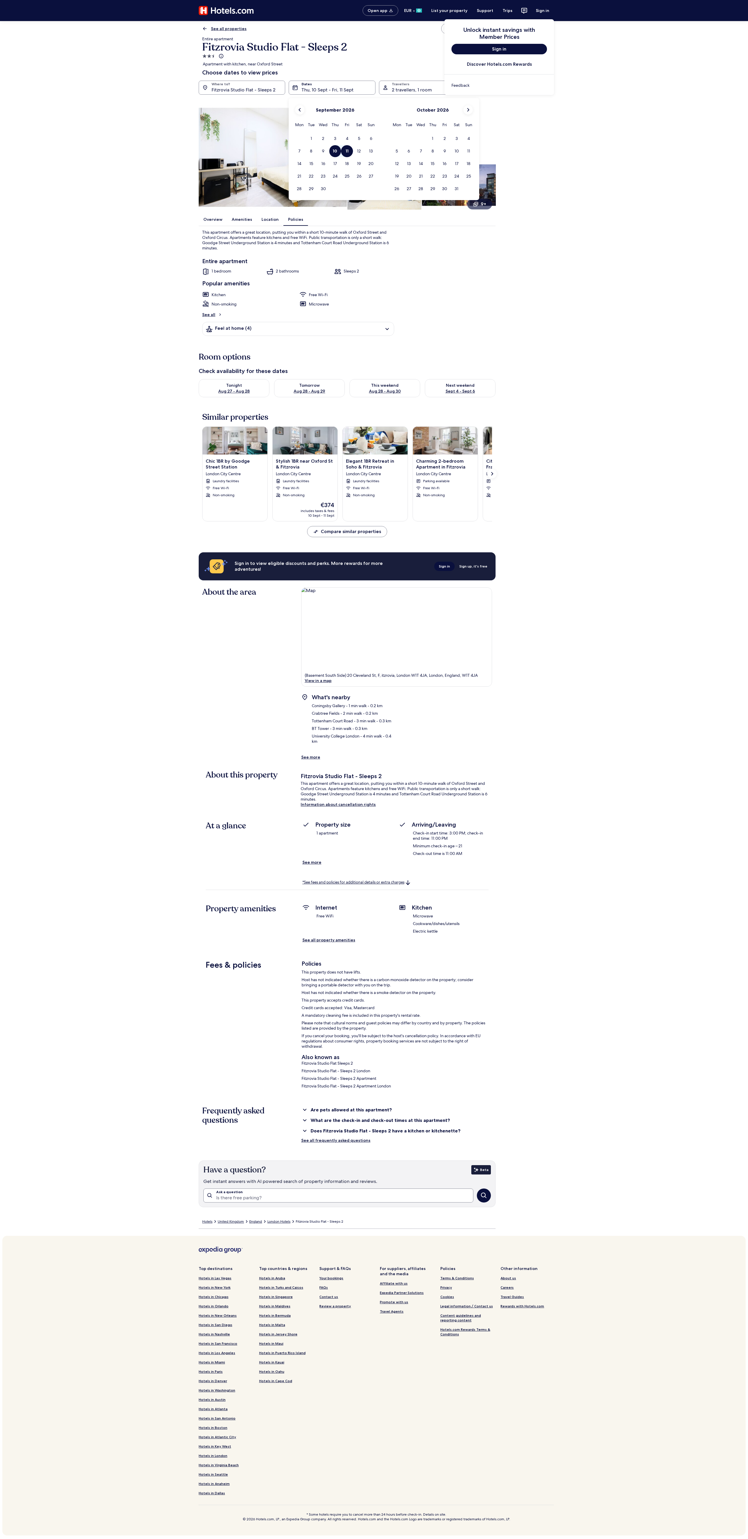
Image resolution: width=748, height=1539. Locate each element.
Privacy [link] (446, 1287)
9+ (483, 204)
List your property (449, 10)
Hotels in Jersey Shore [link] (278, 1334)
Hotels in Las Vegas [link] (215, 1278)
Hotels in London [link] (213, 1455)
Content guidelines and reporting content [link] (460, 1317)
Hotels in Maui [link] (271, 1343)
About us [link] (508, 1278)
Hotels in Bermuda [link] (275, 1315)
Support (485, 10)
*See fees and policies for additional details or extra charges (353, 882)
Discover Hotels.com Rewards (499, 64)
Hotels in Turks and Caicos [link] (281, 1287)
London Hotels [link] (278, 1221)
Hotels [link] (207, 1221)
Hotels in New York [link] (215, 1287)
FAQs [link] (323, 1287)
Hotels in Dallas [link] (212, 1493)
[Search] (484, 1195)
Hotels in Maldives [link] (274, 1306)
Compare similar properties (351, 531)
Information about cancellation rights (338, 804)
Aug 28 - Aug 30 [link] (385, 391)
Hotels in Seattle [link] (213, 1474)
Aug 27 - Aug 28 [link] (234, 391)
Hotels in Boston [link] (213, 1427)
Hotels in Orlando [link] (213, 1306)
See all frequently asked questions (335, 1140)
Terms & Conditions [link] (457, 1278)
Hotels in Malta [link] (272, 1325)
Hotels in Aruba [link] (272, 1278)
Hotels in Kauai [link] (271, 1362)
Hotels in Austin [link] (212, 1399)
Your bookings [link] (331, 1278)
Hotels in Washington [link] (217, 1390)
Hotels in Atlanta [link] (213, 1409)
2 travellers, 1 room (412, 90)
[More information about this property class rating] (220, 56)
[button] (311, 139)
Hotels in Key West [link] (215, 1446)
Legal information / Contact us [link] (466, 1306)
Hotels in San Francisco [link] (218, 1343)
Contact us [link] (328, 1297)
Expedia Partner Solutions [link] (402, 1292)
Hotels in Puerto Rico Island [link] (282, 1353)
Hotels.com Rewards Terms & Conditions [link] (465, 1331)
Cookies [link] (447, 1297)
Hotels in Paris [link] (211, 1371)
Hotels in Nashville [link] (214, 1334)
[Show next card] (492, 473)
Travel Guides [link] (512, 1297)
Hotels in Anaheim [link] (214, 1483)
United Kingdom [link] (231, 1221)
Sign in (542, 10)
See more (310, 757)
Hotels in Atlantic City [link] (217, 1437)
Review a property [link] (335, 1306)
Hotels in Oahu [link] (271, 1371)
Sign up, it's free (473, 566)
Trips (507, 10)
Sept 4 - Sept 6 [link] (460, 391)
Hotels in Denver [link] (213, 1381)
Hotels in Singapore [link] (276, 1297)
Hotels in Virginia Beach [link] (219, 1465)
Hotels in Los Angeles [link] (217, 1353)
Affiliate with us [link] (394, 1283)
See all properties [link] (229, 28)
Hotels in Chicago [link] (213, 1297)
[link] (499, 85)
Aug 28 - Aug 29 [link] (309, 391)
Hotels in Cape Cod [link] (275, 1381)
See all (208, 314)
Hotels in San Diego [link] (215, 1325)
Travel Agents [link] (392, 1311)
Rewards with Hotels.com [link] (522, 1306)
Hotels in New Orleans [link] (218, 1315)
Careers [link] (507, 1287)
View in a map (318, 680)
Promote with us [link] (394, 1302)
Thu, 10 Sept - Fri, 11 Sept (328, 90)
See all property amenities (328, 940)
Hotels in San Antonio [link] (217, 1418)
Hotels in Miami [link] (212, 1362)
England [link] (255, 1221)
